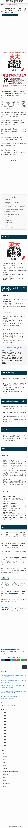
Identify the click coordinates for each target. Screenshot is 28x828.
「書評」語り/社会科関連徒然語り (14, 1)
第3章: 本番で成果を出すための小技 (13, 214)
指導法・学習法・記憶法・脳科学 (9, 649)
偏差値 (4, 651)
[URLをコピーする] (25, 660)
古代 (4, 762)
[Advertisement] (14, 32)
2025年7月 (5, 727)
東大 (20, 651)
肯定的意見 (9, 220)
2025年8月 (5, 724)
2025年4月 (5, 736)
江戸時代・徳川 (6, 783)
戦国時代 (5, 768)
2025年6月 (5, 730)
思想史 (4, 765)
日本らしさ (5, 774)
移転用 (4, 786)
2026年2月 (5, 718)
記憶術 (24, 651)
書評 (5, 218)
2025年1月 (5, 745)
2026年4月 (5, 715)
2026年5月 (5, 712)
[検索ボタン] (26, 1)
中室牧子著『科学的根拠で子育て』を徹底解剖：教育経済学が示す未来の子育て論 (17, 609)
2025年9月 (5, 721)
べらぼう (5, 753)
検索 (24, 667)
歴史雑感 (5, 780)
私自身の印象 (10, 227)
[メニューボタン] (1, 1)
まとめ (6, 225)
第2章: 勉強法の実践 (9, 211)
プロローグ (7, 199)
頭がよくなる (4, 653)
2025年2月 (5, 742)
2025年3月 (5, 739)
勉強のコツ (16, 651)
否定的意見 (9, 222)
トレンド (5, 756)
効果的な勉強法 (10, 651)
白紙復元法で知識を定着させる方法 (15, 209)
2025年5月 (5, 733)
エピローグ (7, 216)
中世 (4, 759)
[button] (3, 660)
